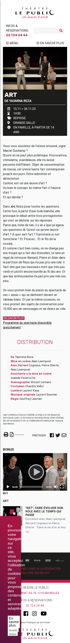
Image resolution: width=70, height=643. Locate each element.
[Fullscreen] (62, 486)
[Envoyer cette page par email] (64, 435)
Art (6, 501)
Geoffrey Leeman (30, 399)
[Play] (35, 472)
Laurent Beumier (46, 394)
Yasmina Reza (20, 101)
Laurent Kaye (31, 390)
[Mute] (55, 486)
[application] (35, 472)
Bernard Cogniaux (29, 365)
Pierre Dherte (50, 365)
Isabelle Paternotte (23, 378)
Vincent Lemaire (41, 382)
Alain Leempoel (41, 361)
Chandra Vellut (34, 386)
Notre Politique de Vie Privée (35, 622)
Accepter (13, 630)
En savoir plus (14, 621)
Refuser (13, 634)
